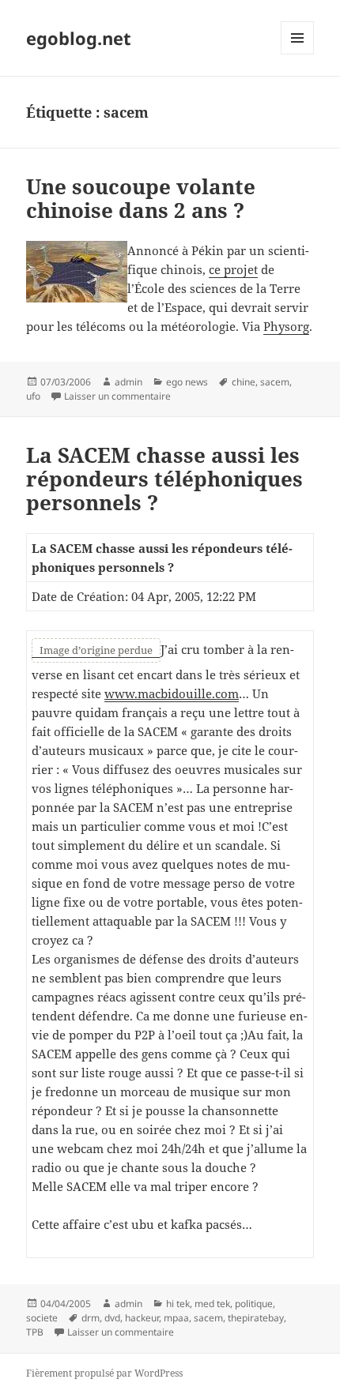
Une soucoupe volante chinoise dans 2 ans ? (140, 198)
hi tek (178, 1303)
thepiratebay (256, 1317)
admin (128, 382)
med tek (212, 1303)
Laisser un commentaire (117, 396)
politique (254, 1303)
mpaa (176, 1317)
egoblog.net (78, 38)
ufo (33, 396)
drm (90, 1317)
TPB (34, 1332)
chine (243, 382)
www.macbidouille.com (171, 693)
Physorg (286, 326)
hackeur (142, 1317)
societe (42, 1317)
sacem (274, 382)
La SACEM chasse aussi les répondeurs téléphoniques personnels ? (164, 479)
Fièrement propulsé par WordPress (104, 1373)
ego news (187, 382)
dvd (112, 1317)
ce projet (233, 269)
